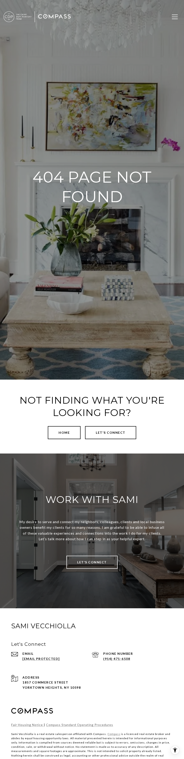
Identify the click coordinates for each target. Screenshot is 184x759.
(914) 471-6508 (116, 659)
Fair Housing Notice (27, 725)
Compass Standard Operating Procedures (79, 725)
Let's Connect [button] (110, 432)
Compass (113, 734)
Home (64, 432)
